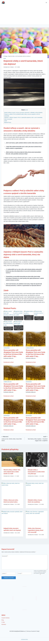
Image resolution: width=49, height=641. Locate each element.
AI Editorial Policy (24, 639)
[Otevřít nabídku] (46, 3)
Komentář (5, 556)
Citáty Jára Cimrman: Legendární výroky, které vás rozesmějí (35, 530)
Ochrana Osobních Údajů (32, 631)
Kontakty (4, 624)
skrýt (26, 109)
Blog (5, 58)
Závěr (5, 120)
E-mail (20, 573)
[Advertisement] (24, 15)
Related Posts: (7, 122)
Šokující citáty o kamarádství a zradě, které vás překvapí (36, 471)
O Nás (3, 622)
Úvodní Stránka (5, 617)
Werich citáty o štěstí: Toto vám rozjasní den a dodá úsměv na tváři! (12, 471)
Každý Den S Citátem (9, 67)
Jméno (4, 573)
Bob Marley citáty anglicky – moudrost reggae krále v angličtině (37, 438)
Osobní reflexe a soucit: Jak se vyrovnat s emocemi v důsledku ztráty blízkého (23, 112)
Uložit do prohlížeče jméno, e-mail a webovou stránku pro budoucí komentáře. (40, 572)
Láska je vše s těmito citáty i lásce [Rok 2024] (12, 438)
